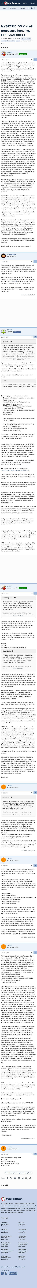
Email (2, 1225)
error (23, 38)
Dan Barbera (4, 1249)
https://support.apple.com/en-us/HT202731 (15, 470)
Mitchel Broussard (6, 1236)
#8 (35, 1154)
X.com (6, 1225)
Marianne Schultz (23, 1242)
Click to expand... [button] (18, 359)
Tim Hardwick (22, 1236)
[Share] (32, 59)
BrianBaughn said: (8, 598)
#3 (35, 337)
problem (12, 41)
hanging (28, 38)
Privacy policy (5, 1267)
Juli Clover (4, 1229)
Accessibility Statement (17, 1267)
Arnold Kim (4, 1222)
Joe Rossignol (22, 1229)
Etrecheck (14, 281)
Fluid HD (6, 1270)
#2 (35, 261)
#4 (35, 593)
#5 (35, 792)
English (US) (13, 1273)
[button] (2, 3)
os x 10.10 (5, 41)
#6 (35, 865)
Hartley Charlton (5, 1242)
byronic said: (6, 341)
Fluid (2, 1270)
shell (17, 41)
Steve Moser (4, 1256)
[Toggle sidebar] (35, 8)
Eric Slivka (21, 1222)
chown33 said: (7, 651)
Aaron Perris (21, 1256)
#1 (35, 59)
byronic (5, 38)
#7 (35, 952)
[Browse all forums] (29, 8)
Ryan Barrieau (22, 1249)
